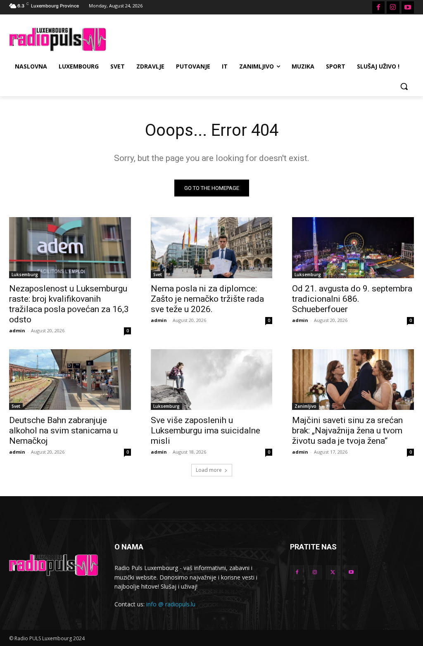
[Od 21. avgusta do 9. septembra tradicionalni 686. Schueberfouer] (353, 247)
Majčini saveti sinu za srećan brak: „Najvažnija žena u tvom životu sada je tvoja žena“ (347, 430)
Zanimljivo (305, 406)
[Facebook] (378, 7)
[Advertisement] (202, 38)
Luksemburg (25, 274)
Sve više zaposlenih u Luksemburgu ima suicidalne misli (205, 430)
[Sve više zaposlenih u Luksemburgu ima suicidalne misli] (212, 379)
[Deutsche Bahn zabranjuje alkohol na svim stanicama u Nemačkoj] (70, 379)
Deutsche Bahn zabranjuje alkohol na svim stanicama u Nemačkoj (63, 430)
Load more (209, 469)
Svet (157, 274)
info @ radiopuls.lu (170, 604)
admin (17, 330)
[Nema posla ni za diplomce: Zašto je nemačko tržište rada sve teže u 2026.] (212, 247)
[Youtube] (408, 7)
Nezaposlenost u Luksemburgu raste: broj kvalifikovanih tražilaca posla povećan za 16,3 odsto (69, 304)
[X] (333, 573)
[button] (404, 86)
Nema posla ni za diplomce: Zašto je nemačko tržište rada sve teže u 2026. (207, 299)
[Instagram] (393, 7)
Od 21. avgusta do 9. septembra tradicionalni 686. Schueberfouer (352, 299)
